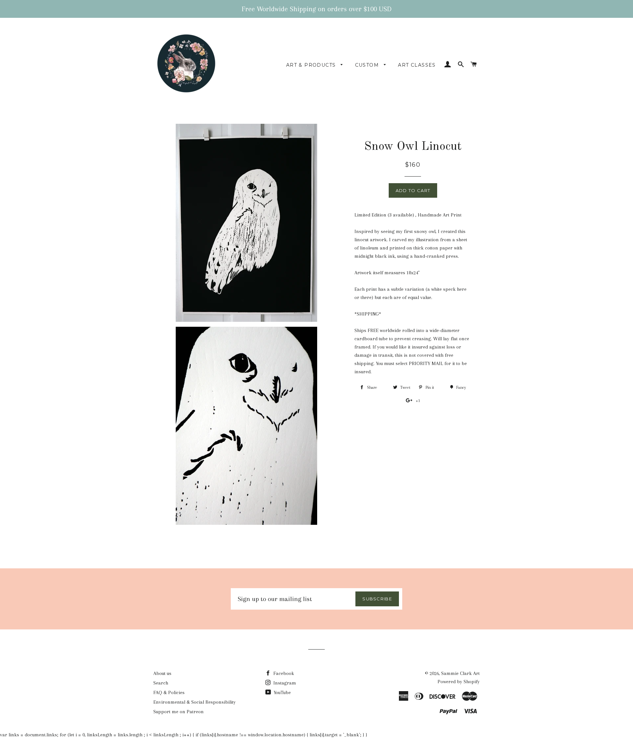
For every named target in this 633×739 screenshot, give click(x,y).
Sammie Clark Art (460, 673)
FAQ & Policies (169, 692)
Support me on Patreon (178, 712)
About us (162, 673)
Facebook (283, 673)
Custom (368, 65)
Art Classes (417, 65)
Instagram (284, 683)
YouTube (281, 692)
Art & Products (312, 65)
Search (160, 683)
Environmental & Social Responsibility (194, 702)
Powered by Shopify (458, 682)
